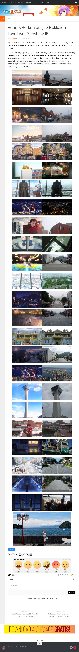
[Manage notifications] (3, 648)
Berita (12, 2)
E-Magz (41, 2)
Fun (48, 2)
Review (20, 2)
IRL (35, 2)
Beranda (4, 2)
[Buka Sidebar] (2, 19)
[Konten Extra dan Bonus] (71, 647)
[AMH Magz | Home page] (12, 11)
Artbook (28, 2)
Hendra (14, 39)
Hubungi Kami (39, 640)
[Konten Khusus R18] (74, 647)
